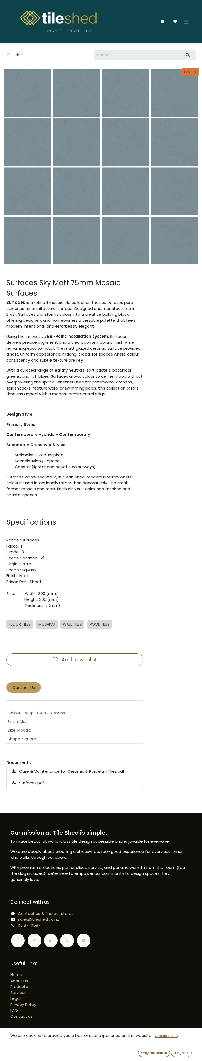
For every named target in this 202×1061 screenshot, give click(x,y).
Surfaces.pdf (31, 783)
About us (19, 980)
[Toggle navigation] (186, 21)
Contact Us (23, 687)
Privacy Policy (23, 1004)
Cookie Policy (166, 1035)
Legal (15, 998)
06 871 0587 (29, 925)
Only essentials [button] (154, 1052)
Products (19, 986)
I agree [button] (181, 1052)
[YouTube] (83, 940)
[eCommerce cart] (162, 21)
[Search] (188, 55)
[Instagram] (34, 940)
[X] (67, 940)
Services (18, 992)
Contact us (21, 1016)
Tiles (18, 54)
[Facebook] (18, 940)
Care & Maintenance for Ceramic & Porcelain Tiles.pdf (71, 771)
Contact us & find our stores (46, 913)
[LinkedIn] (51, 940)
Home (16, 974)
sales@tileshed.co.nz (38, 919)
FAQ (14, 1010)
